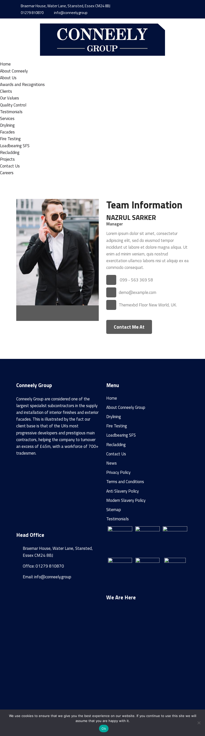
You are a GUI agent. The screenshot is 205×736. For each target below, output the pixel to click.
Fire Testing (10, 138)
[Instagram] (168, 6)
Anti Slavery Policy (122, 491)
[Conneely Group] (102, 39)
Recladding (10, 152)
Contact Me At (129, 327)
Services (7, 118)
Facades (7, 132)
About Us (8, 77)
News (111, 463)
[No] (198, 722)
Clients (6, 91)
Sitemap (113, 509)
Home (5, 64)
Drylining (7, 125)
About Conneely (14, 71)
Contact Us (10, 166)
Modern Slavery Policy (126, 500)
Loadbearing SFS (15, 145)
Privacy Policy (118, 472)
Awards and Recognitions (22, 84)
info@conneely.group (70, 12)
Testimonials (11, 111)
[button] (147, 667)
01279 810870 (32, 12)
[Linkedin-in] (175, 6)
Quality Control (13, 105)
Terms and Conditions (125, 481)
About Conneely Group (125, 407)
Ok (104, 729)
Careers (7, 172)
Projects (7, 159)
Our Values (9, 98)
